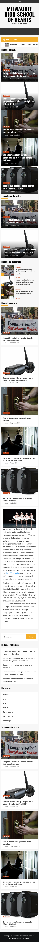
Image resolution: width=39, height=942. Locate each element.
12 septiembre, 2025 (15, 135)
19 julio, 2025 (13, 191)
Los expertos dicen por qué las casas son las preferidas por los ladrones (17, 157)
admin (6, 79)
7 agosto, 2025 (13, 163)
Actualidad (6, 70)
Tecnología (7, 95)
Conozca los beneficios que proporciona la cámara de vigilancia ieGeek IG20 (19, 101)
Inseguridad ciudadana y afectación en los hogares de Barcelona (19, 75)
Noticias (6, 152)
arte (4, 699)
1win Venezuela (12, 573)
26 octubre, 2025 (14, 107)
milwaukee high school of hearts (19, 14)
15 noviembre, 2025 (14, 79)
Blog (19, 1)
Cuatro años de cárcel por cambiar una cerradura (18, 131)
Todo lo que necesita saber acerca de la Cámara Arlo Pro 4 (18, 187)
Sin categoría (8, 712)
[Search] (35, 31)
